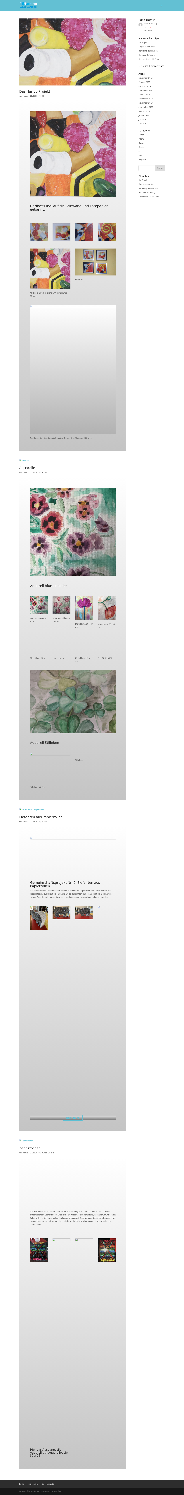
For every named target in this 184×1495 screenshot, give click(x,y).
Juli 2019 (142, 119)
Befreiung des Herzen (148, 50)
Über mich (73, 1118)
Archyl (141, 134)
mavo (25, 96)
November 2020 (145, 103)
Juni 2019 (142, 123)
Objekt (51, 1152)
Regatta (142, 159)
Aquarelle (27, 467)
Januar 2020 (143, 115)
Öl (43, 96)
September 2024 (145, 90)
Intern (141, 139)
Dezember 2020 (145, 98)
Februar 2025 (144, 82)
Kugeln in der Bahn (146, 46)
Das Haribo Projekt (34, 91)
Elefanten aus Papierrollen (41, 816)
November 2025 (145, 78)
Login (21, 1484)
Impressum (33, 1484)
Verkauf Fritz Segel (151, 24)
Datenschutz (48, 1484)
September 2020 (145, 107)
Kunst (44, 472)
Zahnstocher (29, 1148)
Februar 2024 (144, 94)
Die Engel (142, 42)
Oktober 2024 (144, 86)
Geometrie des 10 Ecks (148, 59)
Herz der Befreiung (146, 55)
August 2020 (144, 111)
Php (140, 155)
